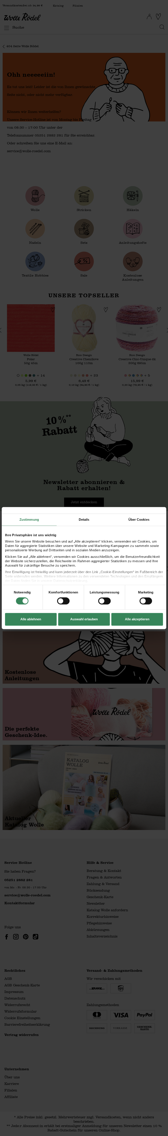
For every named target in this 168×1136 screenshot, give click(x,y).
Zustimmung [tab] (29, 519)
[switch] (63, 601)
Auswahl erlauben (84, 619)
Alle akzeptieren (137, 619)
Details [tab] (84, 519)
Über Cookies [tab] (138, 519)
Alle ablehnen (30, 619)
